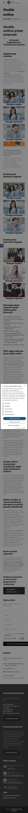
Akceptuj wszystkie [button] (14, 418)
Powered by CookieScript (20, 428)
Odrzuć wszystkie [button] (14, 422)
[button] (14, 425)
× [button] (24, 385)
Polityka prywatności (12, 400)
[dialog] (14, 406)
